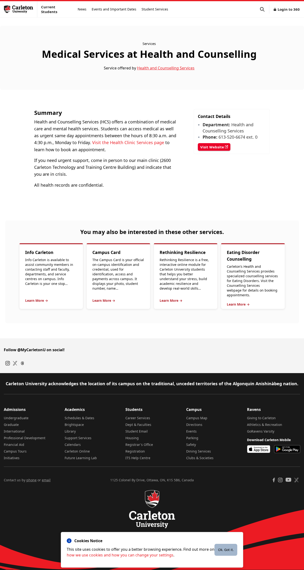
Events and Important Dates (114, 9)
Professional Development (24, 438)
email (46, 480)
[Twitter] (15, 363)
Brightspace (74, 424)
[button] (264, 9)
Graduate (11, 424)
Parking (192, 438)
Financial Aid (14, 444)
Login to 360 (289, 9)
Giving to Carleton (261, 418)
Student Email (136, 431)
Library (70, 431)
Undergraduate (16, 418)
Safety (191, 444)
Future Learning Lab (81, 458)
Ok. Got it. (226, 549)
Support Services (78, 438)
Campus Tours (15, 451)
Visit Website (212, 147)
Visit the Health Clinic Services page (128, 142)
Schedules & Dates (79, 418)
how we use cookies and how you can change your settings (120, 555)
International (14, 431)
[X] (296, 480)
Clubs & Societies (200, 458)
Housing (132, 438)
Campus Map (196, 418)
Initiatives (11, 458)
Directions (194, 424)
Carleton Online (77, 451)
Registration (135, 451)
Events (191, 431)
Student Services (155, 9)
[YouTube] (288, 480)
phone (31, 480)
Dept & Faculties (138, 424)
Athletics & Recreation (264, 424)
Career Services (137, 418)
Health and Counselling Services (166, 68)
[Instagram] (7, 363)
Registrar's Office (139, 444)
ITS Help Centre (137, 458)
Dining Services (198, 451)
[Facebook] (274, 480)
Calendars (73, 444)
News (82, 9)
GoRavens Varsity (260, 431)
